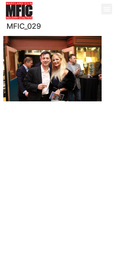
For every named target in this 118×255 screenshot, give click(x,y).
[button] (106, 9)
